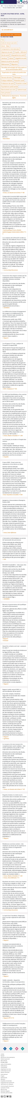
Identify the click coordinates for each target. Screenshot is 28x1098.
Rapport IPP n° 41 (8, 1018)
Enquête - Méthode (20, 52)
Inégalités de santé (20, 58)
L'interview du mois (6, 1070)
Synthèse (6, 738)
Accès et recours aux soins (9, 43)
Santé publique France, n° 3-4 (14, 232)
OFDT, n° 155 (10, 389)
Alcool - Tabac (5, 46)
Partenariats (4, 1077)
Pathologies (17, 77)
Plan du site (4, 1089)
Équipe (2, 1055)
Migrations (14, 64)
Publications (4, 1066)
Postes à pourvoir (5, 1059)
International (4, 1074)
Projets (2, 1076)
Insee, (9, 532)
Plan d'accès (4, 1060)
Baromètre (6, 138)
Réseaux (3, 1079)
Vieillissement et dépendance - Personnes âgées (14, 97)
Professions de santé (7, 83)
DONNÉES (6, 308)
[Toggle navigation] (2, 1)
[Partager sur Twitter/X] (11, 1048)
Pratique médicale (6, 80)
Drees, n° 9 (11, 878)
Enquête (5, 457)
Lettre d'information (6, 1064)
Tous (2, 40)
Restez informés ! (5, 1072)
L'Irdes (2, 1054)
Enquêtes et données (6, 1081)
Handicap (4, 58)
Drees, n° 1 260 (13, 435)
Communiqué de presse (10, 270)
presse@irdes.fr (8, 30)
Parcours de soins (6, 77)
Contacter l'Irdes (5, 1088)
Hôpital (11, 58)
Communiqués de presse (7, 1086)
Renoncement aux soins (8, 90)
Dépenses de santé (7, 52)
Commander (4, 1067)
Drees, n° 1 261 (13, 876)
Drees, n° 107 (14, 789)
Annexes (5, 640)
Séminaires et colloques (7, 1084)
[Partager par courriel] (17, 1048)
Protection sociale (21, 83)
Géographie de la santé (18, 55)
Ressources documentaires (8, 1057)
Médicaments (5, 64)
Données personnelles (6, 1092)
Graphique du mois (6, 1069)
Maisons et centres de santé (9, 61)
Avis (4, 559)
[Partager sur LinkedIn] (5, 1048)
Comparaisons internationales (10, 49)
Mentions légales (5, 1091)
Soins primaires (5, 93)
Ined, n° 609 (12, 495)
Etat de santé (5, 55)
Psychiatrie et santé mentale (9, 86)
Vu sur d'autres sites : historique (14, 6)
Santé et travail (21, 90)
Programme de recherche (7, 1082)
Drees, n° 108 (13, 192)
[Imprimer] (22, 1048)
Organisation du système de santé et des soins (14, 73)
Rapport (5, 338)
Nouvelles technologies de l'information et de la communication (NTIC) (14, 68)
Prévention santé (19, 80)
